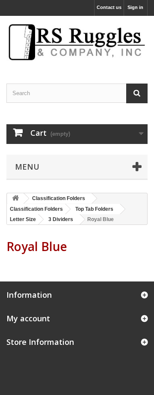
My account (28, 318)
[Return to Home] (15, 198)
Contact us (109, 7)
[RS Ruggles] (77, 42)
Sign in (135, 7)
